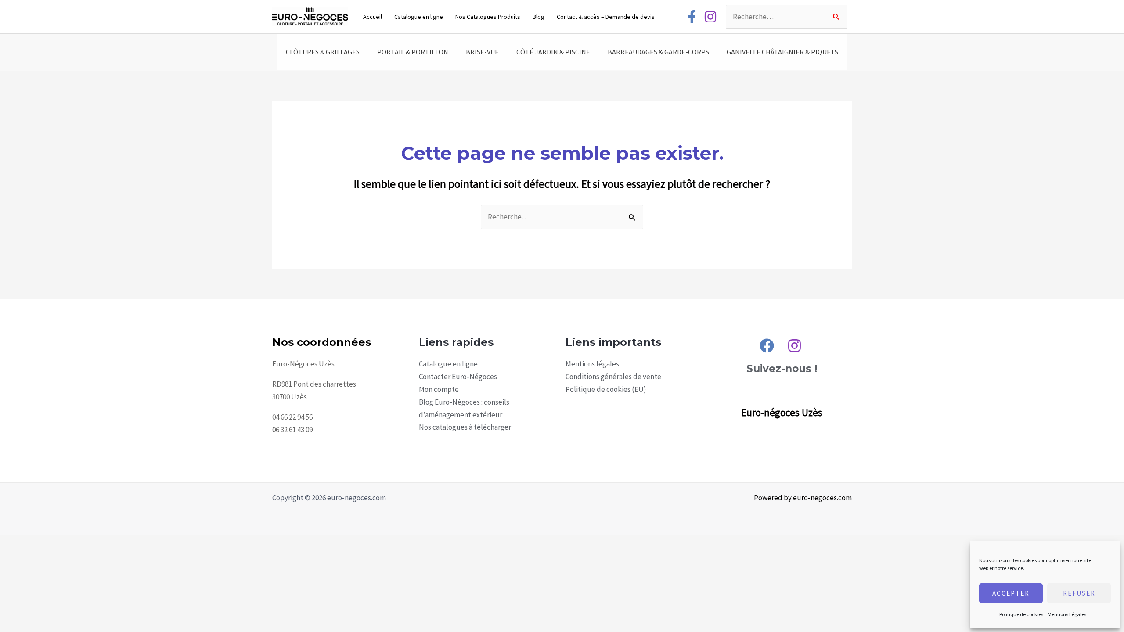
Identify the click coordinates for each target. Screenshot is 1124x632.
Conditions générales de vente (613, 376)
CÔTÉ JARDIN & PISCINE (553, 51)
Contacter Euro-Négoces (458, 376)
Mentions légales (592, 364)
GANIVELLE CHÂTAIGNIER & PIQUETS (782, 51)
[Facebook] (692, 16)
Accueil (372, 17)
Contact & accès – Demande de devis (606, 17)
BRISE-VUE (482, 51)
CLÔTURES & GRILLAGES (323, 51)
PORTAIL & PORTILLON (412, 51)
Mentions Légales (1067, 614)
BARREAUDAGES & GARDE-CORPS (658, 51)
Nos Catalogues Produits (487, 17)
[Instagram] (710, 16)
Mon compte (439, 389)
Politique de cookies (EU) (606, 389)
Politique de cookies (1021, 614)
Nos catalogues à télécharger (465, 427)
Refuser (1079, 593)
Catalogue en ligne (418, 17)
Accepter (1011, 593)
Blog (538, 17)
